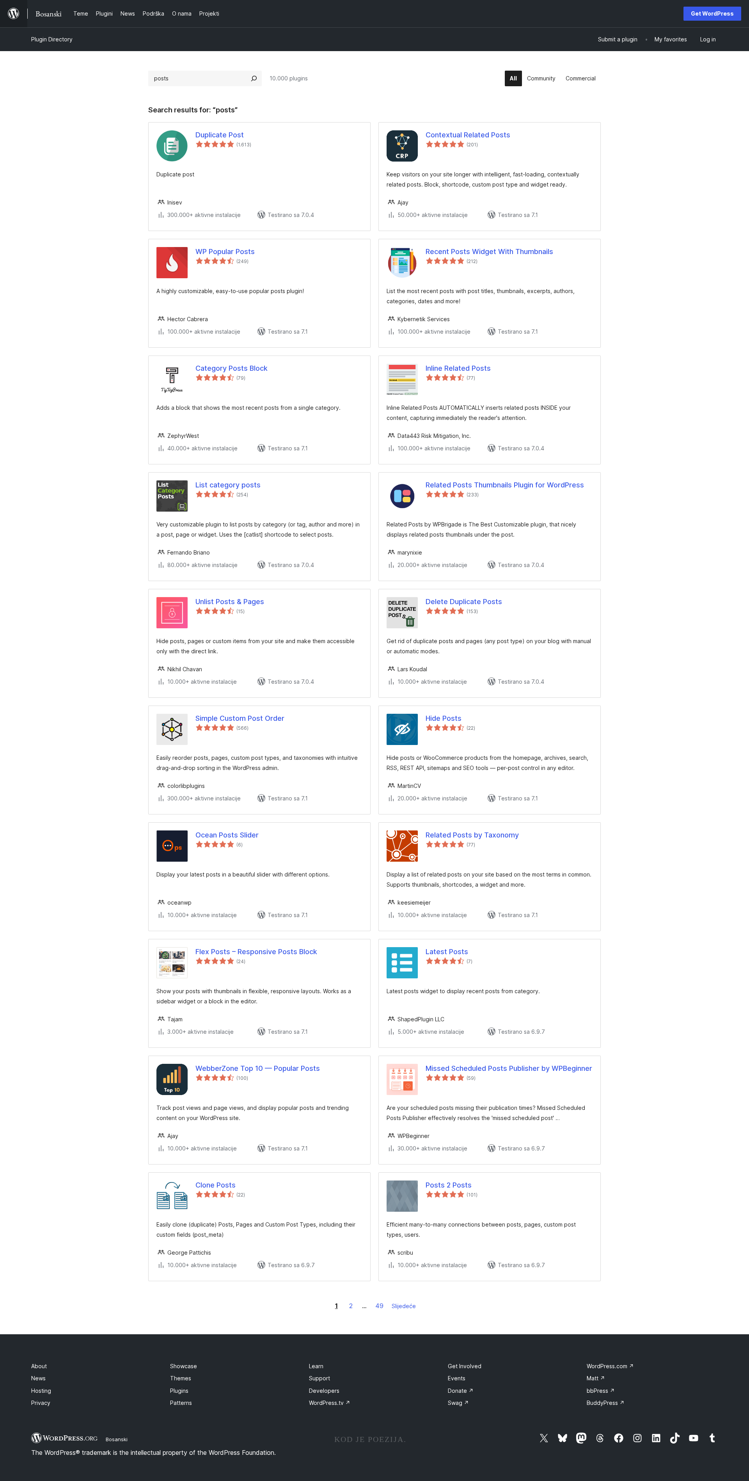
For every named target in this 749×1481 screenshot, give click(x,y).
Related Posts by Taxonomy (472, 835)
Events (456, 1378)
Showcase (183, 1366)
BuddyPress (606, 1402)
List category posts (228, 485)
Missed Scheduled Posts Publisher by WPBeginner (509, 1068)
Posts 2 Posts (449, 1185)
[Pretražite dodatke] (254, 78)
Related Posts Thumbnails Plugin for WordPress (505, 485)
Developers (324, 1390)
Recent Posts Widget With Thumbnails (489, 251)
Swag (458, 1402)
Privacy (40, 1402)
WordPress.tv (329, 1402)
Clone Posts (215, 1185)
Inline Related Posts (458, 368)
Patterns (181, 1402)
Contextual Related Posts (468, 135)
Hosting (41, 1390)
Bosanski (117, 1439)
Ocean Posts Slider (227, 835)
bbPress (601, 1390)
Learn (316, 1366)
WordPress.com (610, 1366)
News (38, 1378)
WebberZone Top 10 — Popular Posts (257, 1068)
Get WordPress (712, 13)
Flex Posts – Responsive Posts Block (256, 952)
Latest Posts (447, 952)
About (39, 1366)
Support (319, 1378)
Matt (596, 1378)
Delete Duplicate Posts (464, 601)
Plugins (179, 1390)
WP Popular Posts (225, 251)
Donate (461, 1390)
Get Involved (464, 1366)
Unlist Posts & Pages (229, 601)
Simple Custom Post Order (239, 718)
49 (379, 1306)
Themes (180, 1378)
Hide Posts (443, 718)
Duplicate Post (219, 135)
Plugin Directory (52, 39)
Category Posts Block (231, 368)
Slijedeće (404, 1306)
